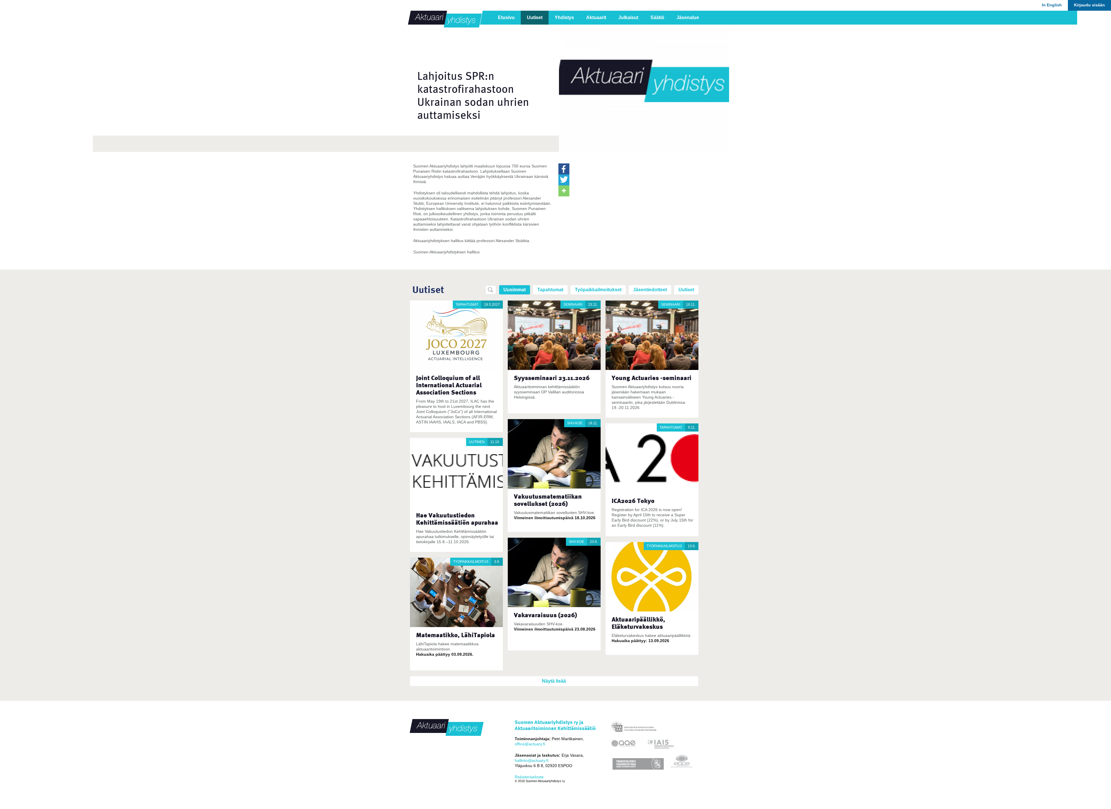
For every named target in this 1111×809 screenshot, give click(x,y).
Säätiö (657, 17)
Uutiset (534, 17)
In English (1052, 5)
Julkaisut (628, 17)
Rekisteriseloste (529, 777)
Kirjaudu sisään (1089, 5)
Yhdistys (564, 17)
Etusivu (506, 17)
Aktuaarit (596, 17)
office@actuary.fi (530, 744)
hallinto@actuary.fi (531, 760)
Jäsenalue (687, 17)
